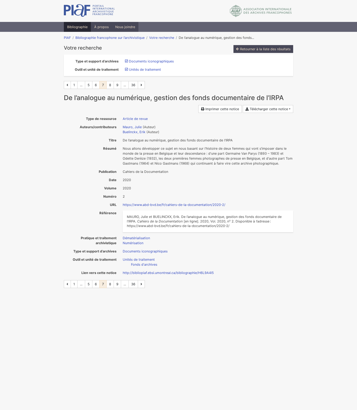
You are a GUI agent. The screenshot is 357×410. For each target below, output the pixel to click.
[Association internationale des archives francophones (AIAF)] (260, 11)
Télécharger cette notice (268, 109)
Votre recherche (161, 38)
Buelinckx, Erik (134, 132)
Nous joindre (125, 27)
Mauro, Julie (132, 127)
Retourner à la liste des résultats (264, 49)
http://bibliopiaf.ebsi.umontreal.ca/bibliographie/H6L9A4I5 (168, 273)
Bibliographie (77, 27)
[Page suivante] (141, 85)
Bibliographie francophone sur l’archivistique (110, 38)
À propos (101, 27)
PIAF (67, 38)
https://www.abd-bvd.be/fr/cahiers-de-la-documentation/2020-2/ (174, 205)
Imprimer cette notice (221, 109)
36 (133, 85)
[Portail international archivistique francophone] (89, 11)
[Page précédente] (67, 85)
